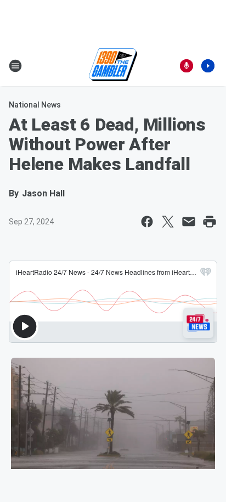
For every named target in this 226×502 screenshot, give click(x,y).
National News (35, 104)
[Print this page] (209, 221)
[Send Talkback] (186, 65)
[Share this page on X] (168, 221)
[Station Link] (113, 65)
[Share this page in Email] (188, 221)
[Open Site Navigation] (15, 65)
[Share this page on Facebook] (147, 221)
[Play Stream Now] (207, 65)
